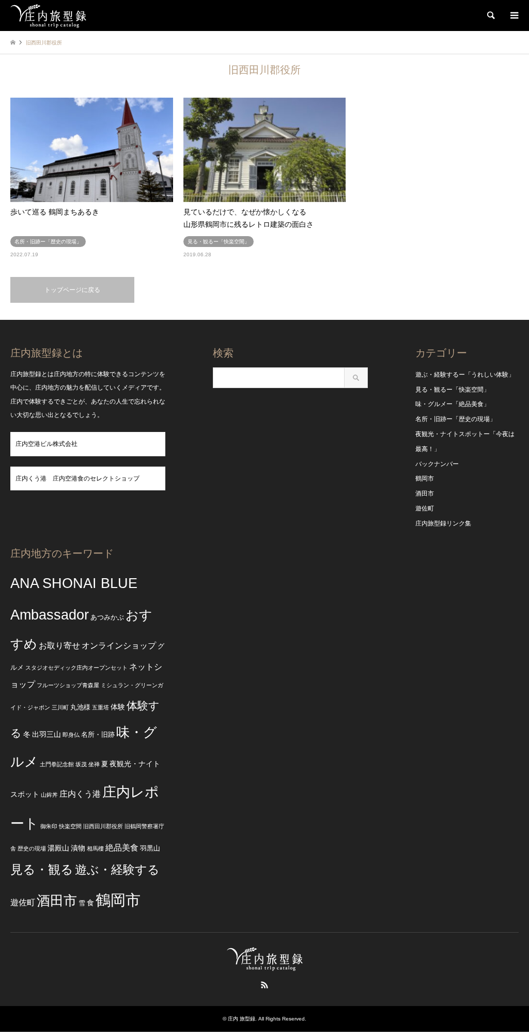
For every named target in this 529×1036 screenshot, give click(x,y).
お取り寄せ (59, 645)
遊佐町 (424, 508)
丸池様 (80, 707)
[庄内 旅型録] (48, 15)
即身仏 (71, 735)
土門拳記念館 (57, 764)
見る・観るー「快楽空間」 (452, 389)
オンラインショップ (119, 645)
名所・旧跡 (98, 734)
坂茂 (81, 764)
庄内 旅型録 (241, 1019)
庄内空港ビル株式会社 (46, 443)
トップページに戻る (72, 289)
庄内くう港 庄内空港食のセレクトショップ (77, 478)
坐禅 (94, 764)
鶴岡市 (424, 478)
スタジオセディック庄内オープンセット (76, 667)
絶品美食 (121, 847)
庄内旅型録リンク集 (443, 523)
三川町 (60, 707)
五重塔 (100, 707)
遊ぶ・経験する (117, 869)
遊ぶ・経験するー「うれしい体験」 (465, 374)
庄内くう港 (80, 794)
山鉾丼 (49, 795)
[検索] (490, 15)
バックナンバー (437, 464)
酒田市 (424, 493)
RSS (264, 984)
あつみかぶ (107, 617)
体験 (118, 707)
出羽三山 (46, 734)
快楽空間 (70, 826)
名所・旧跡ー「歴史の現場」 (455, 419)
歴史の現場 (32, 848)
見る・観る (41, 869)
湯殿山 (58, 848)
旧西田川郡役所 (103, 826)
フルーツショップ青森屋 (68, 685)
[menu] (513, 15)
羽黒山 (150, 848)
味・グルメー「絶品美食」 (452, 404)
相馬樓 (95, 848)
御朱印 (48, 826)
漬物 (78, 848)
